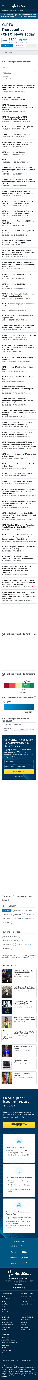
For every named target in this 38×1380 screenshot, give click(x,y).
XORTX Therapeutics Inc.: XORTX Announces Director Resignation (14, 118)
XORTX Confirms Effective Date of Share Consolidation (17, 358)
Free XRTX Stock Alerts (29, 16)
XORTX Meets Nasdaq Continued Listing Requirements (17, 317)
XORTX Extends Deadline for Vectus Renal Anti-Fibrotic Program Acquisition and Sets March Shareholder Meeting (19, 582)
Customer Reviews (26, 1304)
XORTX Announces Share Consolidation (17, 474)
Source (4, 65)
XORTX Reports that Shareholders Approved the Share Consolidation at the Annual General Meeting (19, 491)
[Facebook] (16, 1288)
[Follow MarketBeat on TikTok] (25, 1288)
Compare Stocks (6, 1322)
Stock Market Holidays (27, 1330)
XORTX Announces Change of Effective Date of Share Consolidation (19, 455)
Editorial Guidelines (7, 1299)
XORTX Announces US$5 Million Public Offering (16, 275)
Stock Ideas (6, 948)
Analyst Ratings (25, 1319)
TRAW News (7, 922)
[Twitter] (13, 1288)
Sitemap (4, 1353)
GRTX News (17, 910)
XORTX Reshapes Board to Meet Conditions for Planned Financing (18, 548)
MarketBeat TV (24, 1301)
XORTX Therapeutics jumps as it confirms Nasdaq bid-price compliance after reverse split (18, 306)
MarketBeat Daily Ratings (28, 1299)
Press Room (5, 1304)
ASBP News (28, 918)
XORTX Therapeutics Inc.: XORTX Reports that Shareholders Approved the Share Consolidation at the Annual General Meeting (19, 444)
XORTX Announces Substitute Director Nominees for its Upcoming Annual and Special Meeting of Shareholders (17, 537)
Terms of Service (6, 1350)
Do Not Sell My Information (9, 1342)
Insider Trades (24, 1327)
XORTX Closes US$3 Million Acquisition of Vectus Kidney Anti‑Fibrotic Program (18, 326)
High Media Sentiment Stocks (12, 940)
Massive (15, 1367)
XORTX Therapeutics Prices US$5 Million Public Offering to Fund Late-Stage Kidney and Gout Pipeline (18, 264)
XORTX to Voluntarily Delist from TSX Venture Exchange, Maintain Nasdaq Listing (18, 192)
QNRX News (6, 914)
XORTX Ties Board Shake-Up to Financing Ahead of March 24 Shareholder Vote (18, 526)
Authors (3, 1301)
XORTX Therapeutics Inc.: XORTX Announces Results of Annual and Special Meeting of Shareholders (18, 389)
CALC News (17, 918)
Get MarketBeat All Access (19, 1124)
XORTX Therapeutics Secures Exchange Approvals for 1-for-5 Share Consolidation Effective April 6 (18, 347)
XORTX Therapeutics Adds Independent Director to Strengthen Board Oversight (17, 143)
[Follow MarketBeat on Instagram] (22, 1288)
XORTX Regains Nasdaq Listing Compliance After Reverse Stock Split (18, 295)
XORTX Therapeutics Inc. (11, 97)
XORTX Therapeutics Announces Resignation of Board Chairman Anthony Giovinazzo (17, 107)
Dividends (23, 1322)
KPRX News (17, 914)
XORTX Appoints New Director (13, 152)
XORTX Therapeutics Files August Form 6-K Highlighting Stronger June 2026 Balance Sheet (18, 87)
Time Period (5, 76)
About (3, 1296)
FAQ (2, 1311)
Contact (3, 1309)
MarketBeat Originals (22, 944)
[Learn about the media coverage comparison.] (35, 697)
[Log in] (34, 6)
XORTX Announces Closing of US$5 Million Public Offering (18, 222)
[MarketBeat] (19, 6)
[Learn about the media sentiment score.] (3, 676)
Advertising (5, 1337)
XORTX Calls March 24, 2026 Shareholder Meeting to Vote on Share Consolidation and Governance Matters (19, 515)
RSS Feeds (4, 1348)
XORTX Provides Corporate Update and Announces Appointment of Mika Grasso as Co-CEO (18, 169)
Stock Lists (4, 1319)
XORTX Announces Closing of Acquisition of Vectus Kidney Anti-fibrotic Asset (19, 336)
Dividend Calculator (7, 1325)
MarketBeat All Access (27, 1296)
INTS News (29, 910)
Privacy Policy (5, 1345)
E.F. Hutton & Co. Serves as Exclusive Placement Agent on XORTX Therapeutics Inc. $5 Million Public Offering (18, 252)
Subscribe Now (19, 771)
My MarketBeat (5, 1327)
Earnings (23, 1325)
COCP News (6, 910)
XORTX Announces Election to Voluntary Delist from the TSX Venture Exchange (17, 202)
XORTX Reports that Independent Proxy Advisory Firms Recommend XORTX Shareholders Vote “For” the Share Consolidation (17, 569)
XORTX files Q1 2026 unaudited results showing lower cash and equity (16, 242)
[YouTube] (18, 1288)
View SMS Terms (19, 776)
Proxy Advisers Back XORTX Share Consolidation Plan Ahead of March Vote (17, 557)
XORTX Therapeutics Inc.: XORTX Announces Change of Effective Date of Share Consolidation (17, 400)
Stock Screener (6, 1330)
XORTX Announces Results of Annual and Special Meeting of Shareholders (18, 423)
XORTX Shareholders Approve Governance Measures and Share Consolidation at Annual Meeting (19, 412)
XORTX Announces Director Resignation (17, 127)
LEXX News (6, 918)
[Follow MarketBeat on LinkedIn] (20, 1288)
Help (7, 1311)
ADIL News (29, 914)
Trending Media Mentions (11, 936)
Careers (3, 1306)
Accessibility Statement (8, 1340)
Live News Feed (8, 944)
